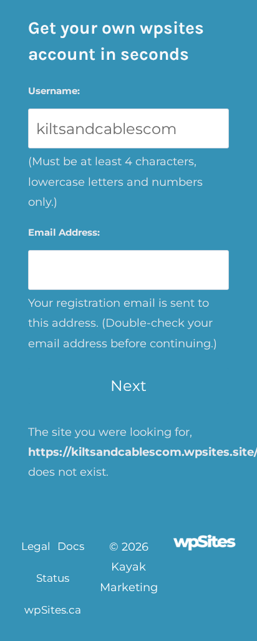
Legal (36, 546)
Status (52, 578)
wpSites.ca (52, 610)
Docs (70, 546)
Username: (54, 91)
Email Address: (64, 232)
